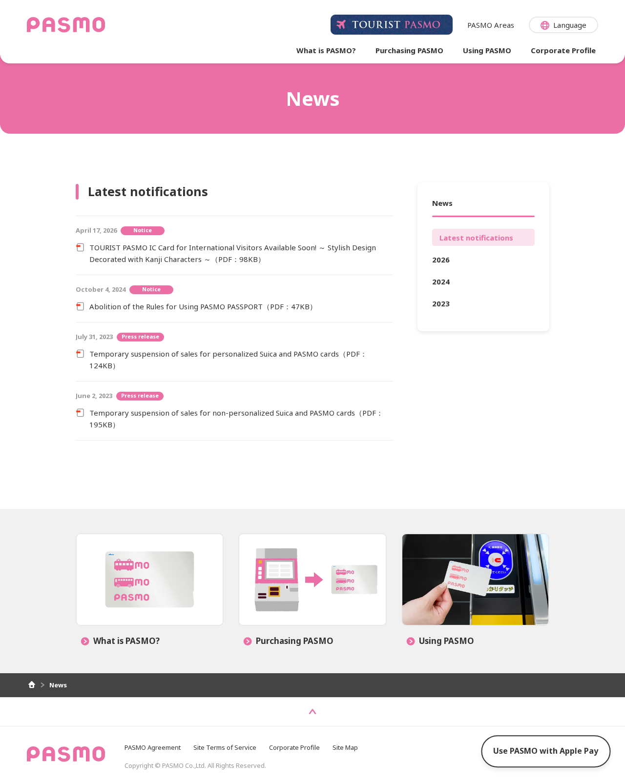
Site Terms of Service (224, 747)
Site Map (345, 747)
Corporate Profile (294, 747)
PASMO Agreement (153, 747)
